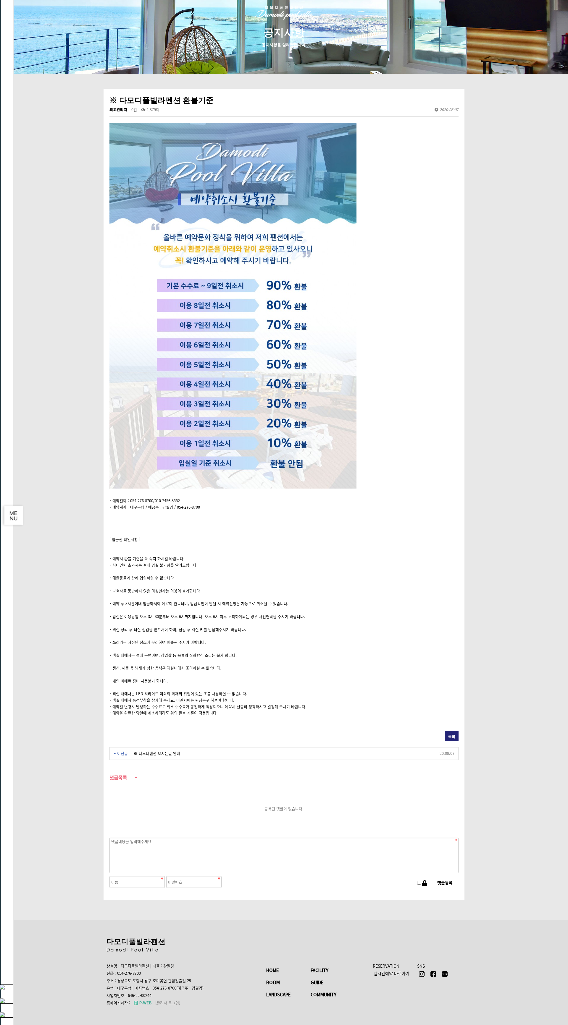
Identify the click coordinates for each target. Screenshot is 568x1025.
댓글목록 (118, 778)
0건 (134, 109)
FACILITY (319, 970)
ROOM (273, 982)
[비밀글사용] (424, 883)
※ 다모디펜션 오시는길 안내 (157, 753)
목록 (451, 736)
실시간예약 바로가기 (391, 973)
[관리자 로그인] (167, 1002)
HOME (272, 970)
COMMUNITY (323, 994)
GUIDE (317, 982)
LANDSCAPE (278, 994)
